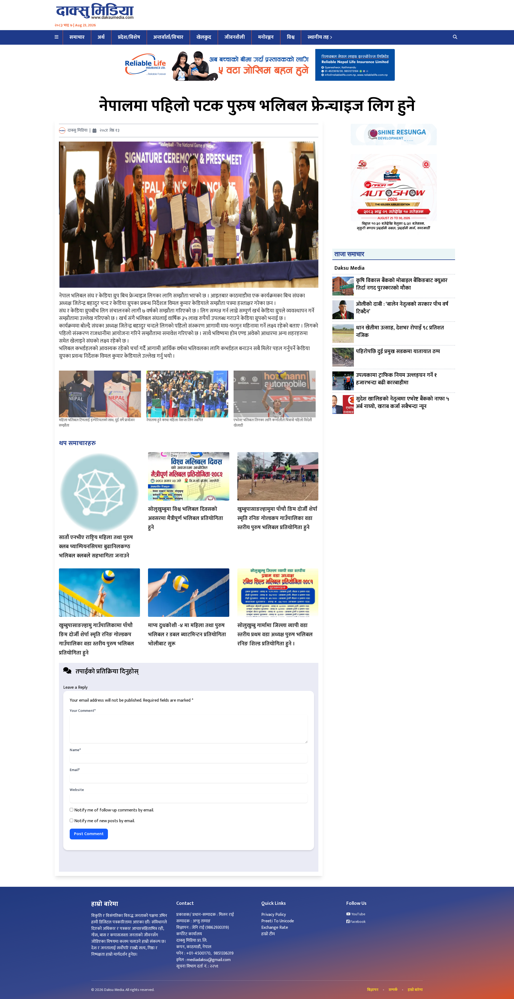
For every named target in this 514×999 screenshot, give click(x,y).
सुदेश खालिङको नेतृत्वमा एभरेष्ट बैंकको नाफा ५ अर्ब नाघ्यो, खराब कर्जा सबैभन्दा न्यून (402, 403)
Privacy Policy (273, 914)
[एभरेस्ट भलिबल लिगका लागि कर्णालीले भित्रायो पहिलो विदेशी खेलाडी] (275, 394)
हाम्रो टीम (268, 934)
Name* (75, 750)
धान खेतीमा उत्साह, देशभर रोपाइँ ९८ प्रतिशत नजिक (400, 332)
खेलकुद (203, 37)
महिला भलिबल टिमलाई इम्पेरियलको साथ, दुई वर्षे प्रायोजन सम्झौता (97, 422)
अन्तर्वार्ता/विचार (168, 37)
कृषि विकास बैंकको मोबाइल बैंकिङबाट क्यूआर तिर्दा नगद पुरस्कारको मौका (402, 285)
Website (77, 790)
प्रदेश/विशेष (129, 37)
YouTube (358, 914)
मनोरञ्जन (266, 37)
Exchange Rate (274, 927)
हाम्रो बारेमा (415, 990)
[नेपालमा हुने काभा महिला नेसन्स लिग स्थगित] (187, 394)
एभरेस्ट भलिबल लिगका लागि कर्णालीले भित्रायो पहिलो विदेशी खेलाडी (273, 422)
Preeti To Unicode (277, 921)
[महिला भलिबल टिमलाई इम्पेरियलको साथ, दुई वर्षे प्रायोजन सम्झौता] (100, 394)
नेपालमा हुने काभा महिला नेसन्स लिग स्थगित (174, 420)
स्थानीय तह (318, 37)
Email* (75, 770)
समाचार (77, 37)
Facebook (357, 921)
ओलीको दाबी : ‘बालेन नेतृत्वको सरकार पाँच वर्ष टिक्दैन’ (402, 308)
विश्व (290, 37)
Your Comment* (83, 710)
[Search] (455, 37)
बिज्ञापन (372, 990)
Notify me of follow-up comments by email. (114, 810)
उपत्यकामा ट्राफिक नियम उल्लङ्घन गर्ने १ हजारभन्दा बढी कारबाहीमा (396, 379)
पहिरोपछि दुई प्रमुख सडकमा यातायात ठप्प (398, 352)
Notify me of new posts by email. (104, 821)
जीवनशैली (234, 37)
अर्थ (101, 37)
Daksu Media (350, 268)
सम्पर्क (393, 990)
